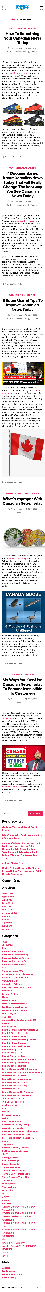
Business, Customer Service (15, 958)
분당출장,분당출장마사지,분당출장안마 (19, 1213)
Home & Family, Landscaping (15, 1062)
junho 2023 (7, 903)
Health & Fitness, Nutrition (14, 1043)
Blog (4, 948)
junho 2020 (7, 929)
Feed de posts (8, 1271)
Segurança (7, 1144)
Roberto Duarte (15, 1287)
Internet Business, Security (15, 1085)
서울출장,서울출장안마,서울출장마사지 (19, 1216)
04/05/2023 (32, 48)
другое (5, 1197)
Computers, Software (12, 984)
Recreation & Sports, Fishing (15, 1125)
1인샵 (4, 941)
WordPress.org (9, 1278)
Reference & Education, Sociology (18, 1138)
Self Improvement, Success (15, 1151)
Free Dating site (9, 1013)
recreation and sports (12, 1128)
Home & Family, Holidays (13, 1056)
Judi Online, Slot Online (13, 1098)
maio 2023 (7, 906)
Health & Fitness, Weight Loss (16, 1046)
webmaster (7, 1190)
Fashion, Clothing (10, 994)
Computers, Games (11, 981)
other (4, 1108)
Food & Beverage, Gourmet (15, 1010)
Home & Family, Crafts (12, 1049)
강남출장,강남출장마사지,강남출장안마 (19, 1206)
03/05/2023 (32, 201)
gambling (6, 1017)
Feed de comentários (12, 1274)
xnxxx (5, 1193)
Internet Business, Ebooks (14, 1076)
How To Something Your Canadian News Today (22, 38)
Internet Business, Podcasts (15, 1082)
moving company (10, 1105)
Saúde (5, 1141)
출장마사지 (7, 1249)
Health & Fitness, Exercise (14, 1036)
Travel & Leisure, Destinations (16, 1174)
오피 (4, 1226)
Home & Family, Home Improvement (19, 1059)
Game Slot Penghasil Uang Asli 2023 (19, 1020)
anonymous (7, 945)
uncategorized (9, 1184)
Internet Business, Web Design (16, 1095)
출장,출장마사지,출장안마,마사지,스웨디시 (20, 1246)
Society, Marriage (10, 1161)
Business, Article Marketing (15, 954)
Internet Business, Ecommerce (16, 1079)
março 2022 (8, 916)
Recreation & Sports (11, 1121)
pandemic (9, 718)
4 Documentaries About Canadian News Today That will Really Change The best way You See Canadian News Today (22, 184)
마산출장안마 (8, 1210)
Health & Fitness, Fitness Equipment (19, 1040)
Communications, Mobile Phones (22, 295)
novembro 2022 (9, 913)
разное (5, 1200)
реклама (6, 1203)
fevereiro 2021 (9, 919)
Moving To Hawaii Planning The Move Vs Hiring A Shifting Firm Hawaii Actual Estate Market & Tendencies (22, 871)
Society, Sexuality (10, 1164)
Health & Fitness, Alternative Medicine (20, 1030)
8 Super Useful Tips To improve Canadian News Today (22, 305)
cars (4, 968)
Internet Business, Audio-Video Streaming (22, 1072)
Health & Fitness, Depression (15, 1033)
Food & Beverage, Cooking (14, 1007)
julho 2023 (7, 900)
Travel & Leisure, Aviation (14, 1170)
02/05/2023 (32, 509)
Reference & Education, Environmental (20, 1131)
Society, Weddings (11, 1167)
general (6, 1023)
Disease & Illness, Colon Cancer (17, 987)
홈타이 (5, 1255)
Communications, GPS (12, 971)
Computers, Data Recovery (22, 674)
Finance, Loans (9, 1000)
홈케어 (5, 1252)
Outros (5, 1112)
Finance (6, 997)
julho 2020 (7, 926)
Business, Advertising (12, 951)
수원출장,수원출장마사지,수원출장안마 (19, 1223)
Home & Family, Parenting (14, 1066)
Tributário (7, 1180)
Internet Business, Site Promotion (22, 493)
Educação (7, 990)
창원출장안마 (8, 1236)
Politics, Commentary (12, 1115)
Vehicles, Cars (9, 1187)
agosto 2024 (8, 893)
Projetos (6, 1118)
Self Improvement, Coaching (22, 28)
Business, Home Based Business (17, 961)
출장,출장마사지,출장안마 (13, 1242)
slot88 (5, 1154)
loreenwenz (18, 48)
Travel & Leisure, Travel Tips (22, 168)
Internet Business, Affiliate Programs (19, 1069)
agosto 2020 (8, 923)
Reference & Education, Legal (16, 1134)
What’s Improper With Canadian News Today (22, 501)
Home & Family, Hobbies (13, 1053)
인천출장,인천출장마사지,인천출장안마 (19, 1229)
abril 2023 (7, 910)
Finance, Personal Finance (14, 1004)
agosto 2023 (8, 896)
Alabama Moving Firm (12, 863)
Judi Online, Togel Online (13, 1102)
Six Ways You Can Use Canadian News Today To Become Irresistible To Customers (22, 686)
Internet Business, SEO (12, 1089)
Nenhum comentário (18, 52)
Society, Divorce (10, 1157)
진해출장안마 (8, 1233)
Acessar (6, 1268)
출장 (4, 1239)
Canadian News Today (19, 73)
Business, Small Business (14, 964)
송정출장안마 (8, 1219)
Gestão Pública (9, 1026)
